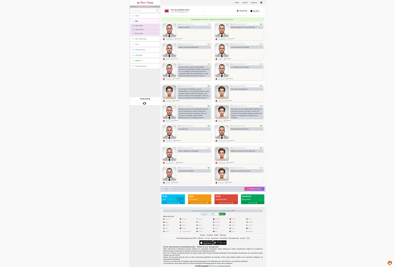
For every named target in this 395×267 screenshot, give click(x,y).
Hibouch (221, 101)
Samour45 (221, 79)
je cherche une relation (186, 171)
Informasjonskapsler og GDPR (186, 238)
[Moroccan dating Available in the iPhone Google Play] (220, 241)
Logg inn (245, 2)
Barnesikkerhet (234, 238)
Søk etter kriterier (256, 189)
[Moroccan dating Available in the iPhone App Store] (206, 241)
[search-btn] (157, 10)
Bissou (220, 121)
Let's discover (183, 129)
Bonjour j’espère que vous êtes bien (243, 27)
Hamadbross (222, 39)
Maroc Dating (146, 2)
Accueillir (169, 79)
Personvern (215, 238)
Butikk (216, 235)
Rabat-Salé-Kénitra (187, 24)
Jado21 (220, 59)
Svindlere (210, 235)
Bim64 (168, 59)
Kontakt (242, 238)
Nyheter (202, 235)
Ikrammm (221, 183)
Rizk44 (168, 121)
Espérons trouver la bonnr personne (243, 151)
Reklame (200, 238)
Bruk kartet (139, 33)
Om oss (207, 238)
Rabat (179, 24)
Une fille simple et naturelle (240, 47)
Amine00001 (170, 39)
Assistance (390, 262)
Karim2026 (169, 141)
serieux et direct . (184, 27)
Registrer (254, 2)
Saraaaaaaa (221, 163)
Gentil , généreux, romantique (188, 151)
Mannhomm (222, 141)
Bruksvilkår (224, 238)
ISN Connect (213, 266)
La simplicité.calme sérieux (240, 67)
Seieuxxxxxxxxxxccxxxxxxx (240, 171)
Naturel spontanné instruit (239, 129)
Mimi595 (168, 101)
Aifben (168, 183)
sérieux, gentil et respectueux (189, 47)
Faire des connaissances (239, 89)
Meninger (223, 235)
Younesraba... (170, 163)
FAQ (248, 238)
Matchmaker (139, 29)
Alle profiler (139, 25)
